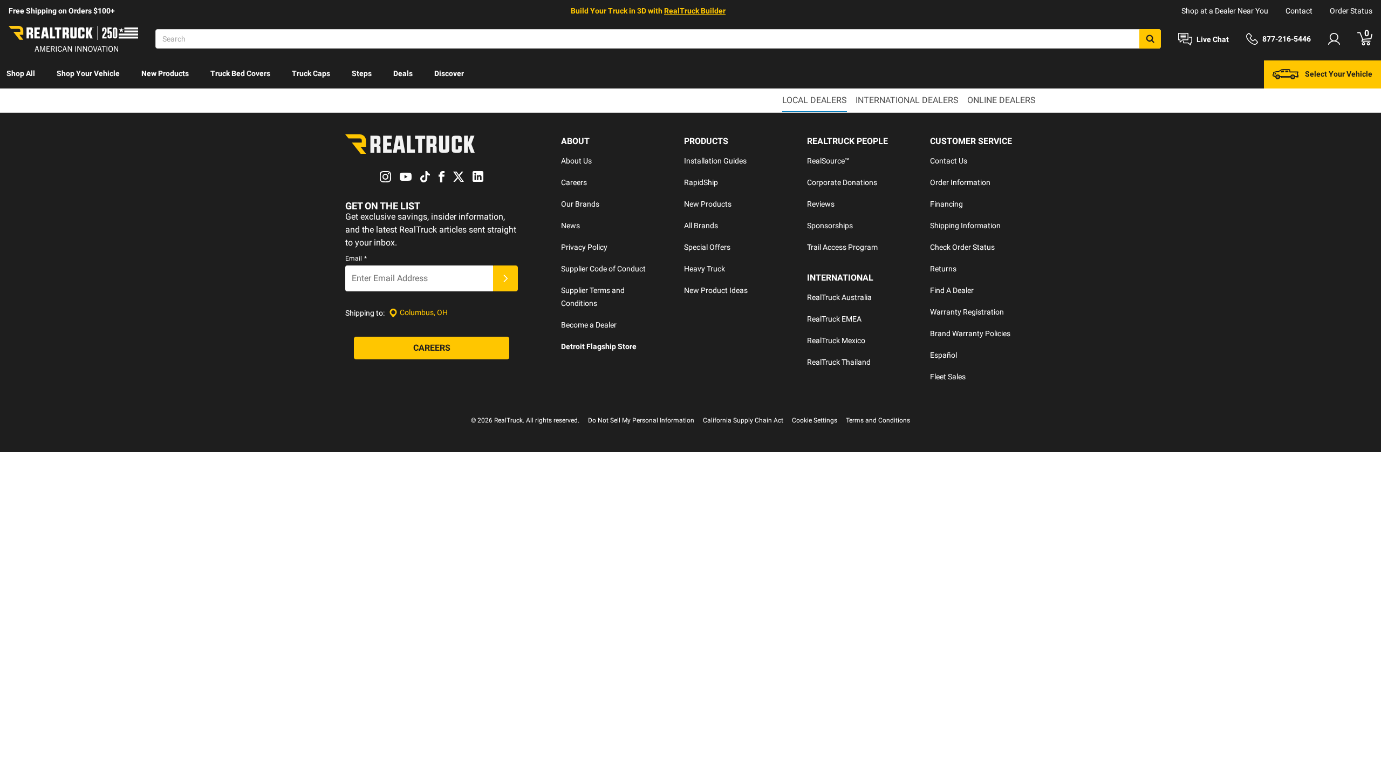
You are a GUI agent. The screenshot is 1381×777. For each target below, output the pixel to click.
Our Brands (580, 204)
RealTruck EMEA (834, 319)
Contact (1299, 10)
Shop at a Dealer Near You (1224, 10)
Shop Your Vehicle (88, 73)
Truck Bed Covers (240, 73)
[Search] (1150, 39)
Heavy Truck (704, 268)
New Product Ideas (716, 290)
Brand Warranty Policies (970, 333)
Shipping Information (965, 225)
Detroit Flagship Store (599, 346)
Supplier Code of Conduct (603, 268)
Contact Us (948, 160)
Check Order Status (962, 247)
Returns (943, 268)
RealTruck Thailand (839, 362)
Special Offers (707, 247)
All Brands (701, 225)
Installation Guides (715, 160)
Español (943, 355)
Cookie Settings (814, 420)
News (570, 225)
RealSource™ (828, 160)
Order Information (960, 182)
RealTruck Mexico (836, 340)
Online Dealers (1001, 100)
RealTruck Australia (839, 297)
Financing (946, 204)
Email (356, 258)
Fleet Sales (948, 376)
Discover (449, 73)
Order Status (1351, 10)
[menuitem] (21, 74)
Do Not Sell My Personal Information (641, 420)
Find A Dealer (952, 290)
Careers (574, 182)
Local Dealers (814, 100)
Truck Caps (311, 73)
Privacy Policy (584, 247)
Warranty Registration (967, 312)
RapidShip (701, 182)
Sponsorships (830, 225)
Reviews (821, 204)
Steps (362, 73)
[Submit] (505, 278)
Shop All (20, 73)
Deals (403, 73)
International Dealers (907, 100)
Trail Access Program (842, 247)
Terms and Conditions (878, 420)
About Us (576, 160)
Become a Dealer (589, 325)
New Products (165, 73)
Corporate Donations (842, 182)
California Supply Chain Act (743, 420)
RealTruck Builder (695, 10)
